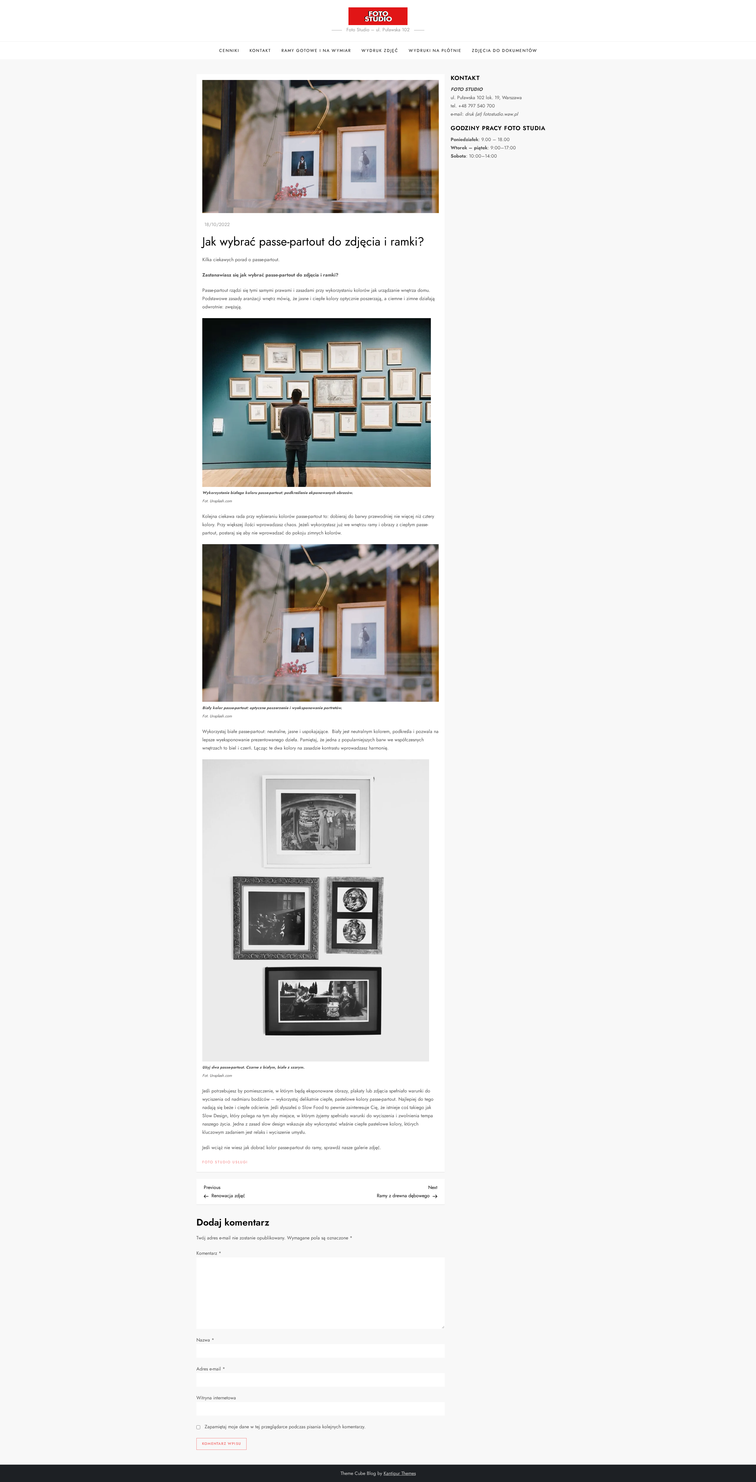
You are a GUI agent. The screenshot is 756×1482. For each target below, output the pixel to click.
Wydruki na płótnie (435, 50)
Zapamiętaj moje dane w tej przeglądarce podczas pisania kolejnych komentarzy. (285, 1426)
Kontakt (260, 50)
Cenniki (229, 50)
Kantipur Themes (400, 1473)
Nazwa (205, 1340)
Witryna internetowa (216, 1397)
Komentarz (208, 1253)
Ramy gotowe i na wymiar (316, 50)
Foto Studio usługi (225, 1162)
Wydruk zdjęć (379, 50)
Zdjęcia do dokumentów (504, 50)
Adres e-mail (210, 1368)
